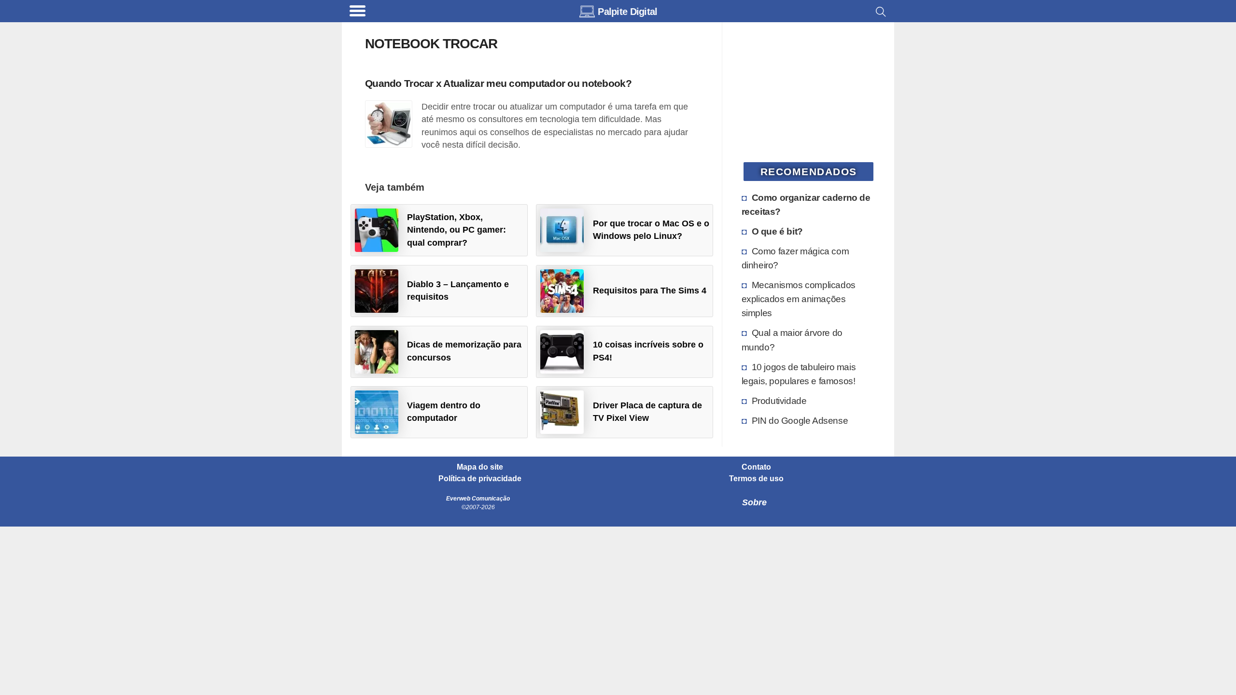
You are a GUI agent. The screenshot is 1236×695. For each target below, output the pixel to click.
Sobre (754, 502)
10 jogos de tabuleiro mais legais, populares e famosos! (799, 373)
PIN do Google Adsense (800, 420)
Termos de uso (756, 479)
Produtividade (779, 400)
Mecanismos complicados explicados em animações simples (799, 298)
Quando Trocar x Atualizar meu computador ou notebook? (498, 83)
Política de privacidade (479, 479)
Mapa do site (480, 467)
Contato (756, 467)
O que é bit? (777, 231)
